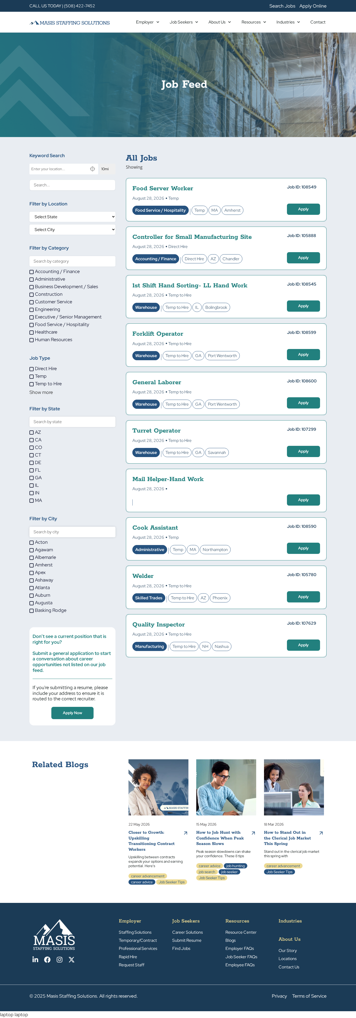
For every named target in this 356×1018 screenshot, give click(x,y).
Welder (143, 576)
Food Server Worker (162, 189)
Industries (285, 22)
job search (207, 871)
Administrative (149, 549)
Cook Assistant (155, 528)
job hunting (235, 865)
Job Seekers (181, 22)
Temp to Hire (180, 295)
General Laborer (156, 382)
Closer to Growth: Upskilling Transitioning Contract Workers (151, 841)
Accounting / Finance (155, 259)
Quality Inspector (158, 625)
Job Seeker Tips (172, 882)
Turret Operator (156, 431)
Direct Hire (178, 246)
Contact (318, 22)
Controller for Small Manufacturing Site (192, 237)
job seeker (229, 871)
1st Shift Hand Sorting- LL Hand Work (189, 286)
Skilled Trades (148, 598)
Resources (251, 22)
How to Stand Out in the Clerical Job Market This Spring (287, 838)
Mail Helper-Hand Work (168, 479)
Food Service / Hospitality (160, 210)
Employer (145, 22)
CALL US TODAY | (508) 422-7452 (62, 6)
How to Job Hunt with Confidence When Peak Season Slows (220, 838)
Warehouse (146, 307)
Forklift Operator (157, 334)
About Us (216, 22)
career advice (142, 882)
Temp (173, 198)
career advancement (147, 876)
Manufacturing (149, 646)
